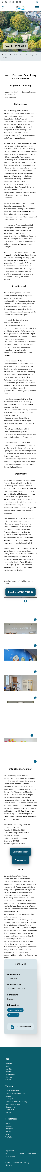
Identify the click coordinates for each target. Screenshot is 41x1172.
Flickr (7, 1134)
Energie (8, 1096)
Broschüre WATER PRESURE (20, 592)
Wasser (8, 1112)
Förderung (9, 1066)
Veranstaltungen (20, 852)
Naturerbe (9, 1072)
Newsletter (32, 1153)
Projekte (8, 1069)
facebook (8, 1126)
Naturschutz (10, 1107)
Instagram (9, 1129)
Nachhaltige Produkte (13, 1104)
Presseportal (20, 860)
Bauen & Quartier (12, 1091)
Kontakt (21, 1153)
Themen (8, 1063)
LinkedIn (8, 1123)
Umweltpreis (10, 1074)
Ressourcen (9, 1110)
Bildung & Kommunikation (15, 1093)
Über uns (9, 1077)
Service (8, 1080)
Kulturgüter (9, 1099)
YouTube (8, 1137)
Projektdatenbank (8, 55)
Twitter (8, 1131)
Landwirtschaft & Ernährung (16, 1101)
